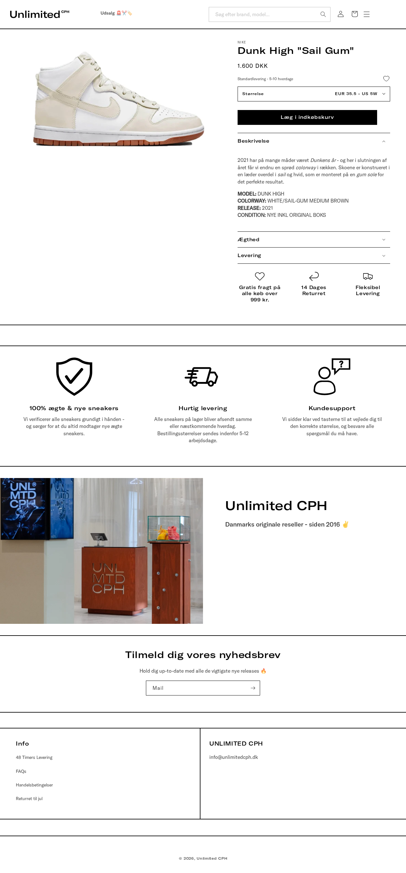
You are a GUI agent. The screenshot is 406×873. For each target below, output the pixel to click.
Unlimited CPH (212, 858)
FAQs (21, 771)
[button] (367, 14)
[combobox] (269, 14)
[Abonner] (253, 688)
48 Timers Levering (34, 757)
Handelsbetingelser (34, 785)
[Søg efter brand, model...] (323, 14)
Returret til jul (29, 798)
